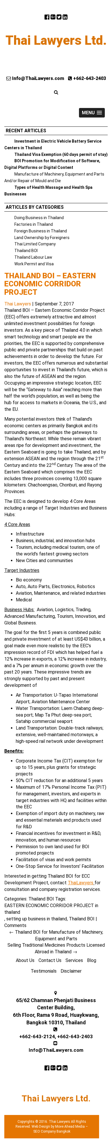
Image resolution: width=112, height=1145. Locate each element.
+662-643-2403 (89, 78)
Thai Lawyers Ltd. (56, 40)
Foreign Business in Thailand (40, 231)
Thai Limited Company (35, 244)
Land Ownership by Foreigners (41, 237)
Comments (15, 925)
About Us (25, 960)
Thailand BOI (26, 250)
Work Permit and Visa (34, 264)
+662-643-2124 (37, 1036)
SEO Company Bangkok (51, 1131)
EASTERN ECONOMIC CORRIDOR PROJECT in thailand (51, 909)
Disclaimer (71, 971)
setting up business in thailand (36, 919)
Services (74, 960)
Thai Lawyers (17, 304)
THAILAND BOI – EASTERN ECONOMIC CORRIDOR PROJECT (50, 283)
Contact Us (49, 960)
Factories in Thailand (33, 224)
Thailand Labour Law (33, 257)
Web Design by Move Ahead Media (58, 1127)
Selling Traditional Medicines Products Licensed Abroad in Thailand (56, 948)
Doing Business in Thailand (39, 217)
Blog (91, 960)
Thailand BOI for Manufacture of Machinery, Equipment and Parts (56, 935)
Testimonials (44, 971)
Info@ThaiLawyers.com (37, 78)
